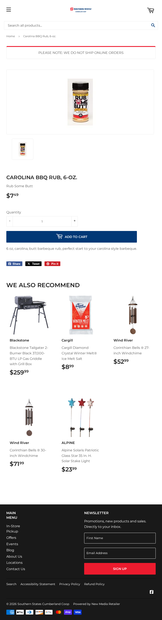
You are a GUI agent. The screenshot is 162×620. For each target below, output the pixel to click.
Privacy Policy (69, 584)
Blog (10, 550)
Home (10, 36)
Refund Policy (94, 584)
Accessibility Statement (37, 584)
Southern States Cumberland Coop (43, 604)
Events (12, 544)
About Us (14, 556)
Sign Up (120, 569)
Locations (14, 563)
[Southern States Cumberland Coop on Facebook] (152, 592)
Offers (11, 538)
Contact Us (15, 569)
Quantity (13, 212)
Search (11, 584)
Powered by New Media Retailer (96, 604)
